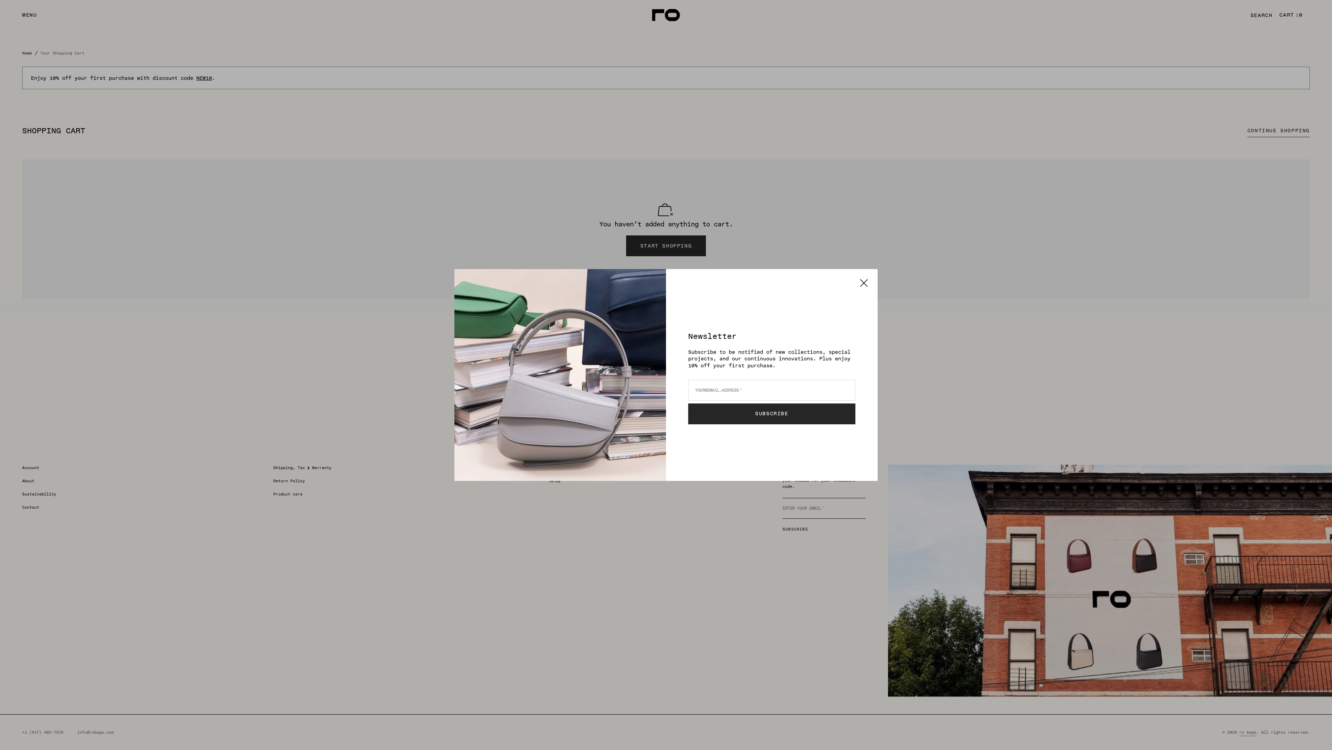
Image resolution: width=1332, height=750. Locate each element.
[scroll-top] (1316, 734)
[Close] (864, 283)
